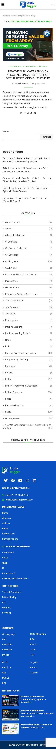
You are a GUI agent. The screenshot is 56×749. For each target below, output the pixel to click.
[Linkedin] (34, 480)
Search (7, 131)
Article (29, 228)
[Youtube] (20, 480)
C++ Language (29, 254)
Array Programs (15, 66)
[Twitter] (5, 480)
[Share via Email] (35, 113)
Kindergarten (29, 320)
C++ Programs (30, 66)
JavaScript (29, 313)
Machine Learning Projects (29, 333)
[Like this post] (21, 113)
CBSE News (29, 268)
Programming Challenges (29, 359)
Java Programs (29, 307)
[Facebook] (13, 480)
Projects (29, 372)
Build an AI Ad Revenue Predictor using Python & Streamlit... (33, 699)
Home (5, 16)
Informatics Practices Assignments (29, 294)
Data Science (29, 281)
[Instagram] (27, 480)
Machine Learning (29, 327)
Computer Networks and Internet (29, 274)
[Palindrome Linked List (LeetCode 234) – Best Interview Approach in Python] (10, 714)
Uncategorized (29, 418)
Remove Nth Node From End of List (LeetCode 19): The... (36, 726)
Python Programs (29, 392)
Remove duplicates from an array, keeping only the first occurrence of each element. (28, 75)
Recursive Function (29, 405)
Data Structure (29, 287)
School (29, 412)
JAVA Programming (29, 300)
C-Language (29, 241)
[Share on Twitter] (28, 113)
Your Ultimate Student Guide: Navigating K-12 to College (28, 426)
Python (29, 379)
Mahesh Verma (21, 83)
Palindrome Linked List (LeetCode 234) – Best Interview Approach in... (36, 713)
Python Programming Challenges (29, 385)
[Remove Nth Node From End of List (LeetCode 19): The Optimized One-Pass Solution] (10, 729)
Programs (43, 66)
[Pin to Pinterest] (31, 113)
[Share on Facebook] (25, 113)
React (29, 398)
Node (29, 340)
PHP (29, 346)
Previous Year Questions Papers (29, 353)
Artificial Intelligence (29, 235)
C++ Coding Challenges (29, 248)
